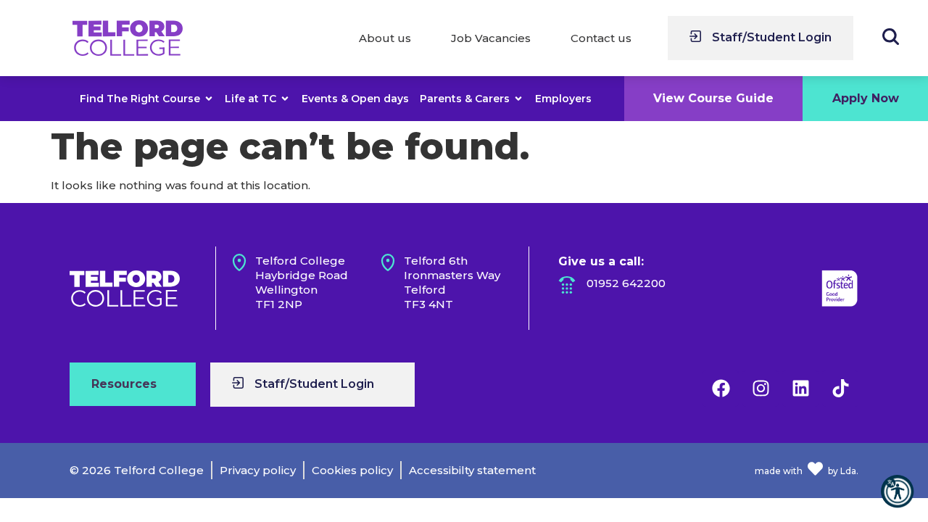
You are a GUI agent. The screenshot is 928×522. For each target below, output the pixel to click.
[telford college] (125, 288)
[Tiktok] (840, 388)
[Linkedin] (800, 388)
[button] (897, 491)
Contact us (601, 38)
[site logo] (127, 38)
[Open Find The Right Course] (209, 99)
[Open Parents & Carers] (518, 99)
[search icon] (890, 36)
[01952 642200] (567, 285)
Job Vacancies (491, 38)
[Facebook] (721, 388)
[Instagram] (760, 388)
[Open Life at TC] (285, 99)
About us (385, 38)
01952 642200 (626, 283)
